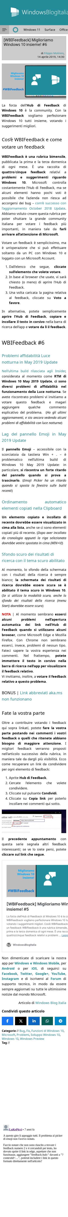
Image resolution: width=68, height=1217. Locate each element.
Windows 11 (32, 30)
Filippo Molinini (54, 53)
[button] (4, 29)
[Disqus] (34, 1168)
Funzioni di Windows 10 (47, 1031)
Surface (50, 30)
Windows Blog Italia (50, 1003)
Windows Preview (32, 1039)
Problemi (23, 1035)
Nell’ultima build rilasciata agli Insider (33, 371)
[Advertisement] (34, 1082)
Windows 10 (10, 1039)
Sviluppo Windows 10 (45, 1035)
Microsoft (8, 1035)
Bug (22, 1031)
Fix (28, 1031)
